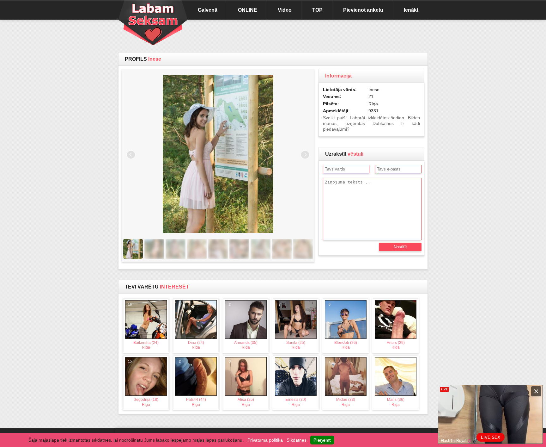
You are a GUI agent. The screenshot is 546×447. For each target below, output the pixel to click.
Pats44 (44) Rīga (192, 383)
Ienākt (411, 10)
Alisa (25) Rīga (241, 383)
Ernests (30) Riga (292, 383)
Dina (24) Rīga (191, 326)
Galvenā (207, 10)
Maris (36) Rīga (391, 383)
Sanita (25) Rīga (292, 326)
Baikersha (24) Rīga (143, 326)
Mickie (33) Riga (342, 383)
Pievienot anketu (363, 10)
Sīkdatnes (296, 440)
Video (285, 10)
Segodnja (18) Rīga (143, 383)
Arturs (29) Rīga (392, 326)
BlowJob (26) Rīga (343, 326)
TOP (317, 10)
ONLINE (247, 10)
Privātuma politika (265, 440)
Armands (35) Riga (243, 326)
